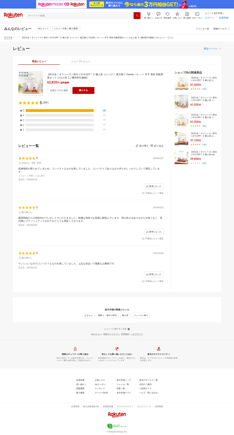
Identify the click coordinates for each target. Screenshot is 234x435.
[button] (158, 15)
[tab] (39, 61)
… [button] (17, 37)
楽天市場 (8, 37)
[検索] (137, 15)
